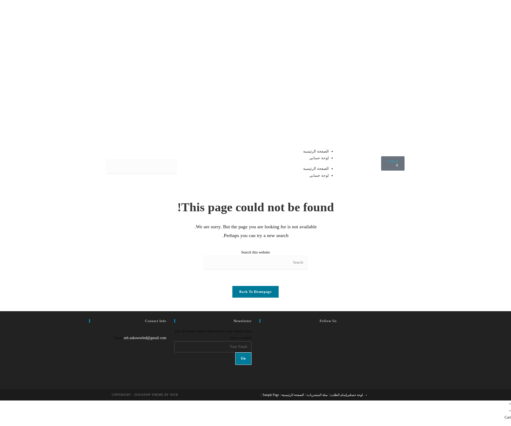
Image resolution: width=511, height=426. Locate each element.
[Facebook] (335, 338)
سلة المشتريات (317, 395)
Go (243, 358)
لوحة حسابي (319, 158)
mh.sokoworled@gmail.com (145, 338)
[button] (141, 156)
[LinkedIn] (335, 351)
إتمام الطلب (339, 395)
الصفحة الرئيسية (316, 151)
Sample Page (271, 395)
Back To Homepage (255, 292)
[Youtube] (335, 371)
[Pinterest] (335, 358)
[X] (335, 331)
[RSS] (335, 378)
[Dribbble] (335, 365)
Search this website (255, 252)
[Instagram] (335, 345)
